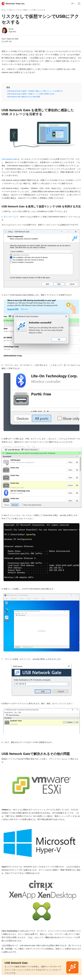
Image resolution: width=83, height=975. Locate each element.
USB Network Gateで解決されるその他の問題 (23, 97)
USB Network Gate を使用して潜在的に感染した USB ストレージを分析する (35, 91)
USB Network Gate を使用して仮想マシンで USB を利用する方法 (30, 94)
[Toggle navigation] (79, 3)
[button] (7, 87)
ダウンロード (9, 217)
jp (72, 3)
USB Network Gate (9, 159)
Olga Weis (12, 32)
